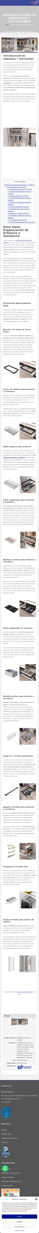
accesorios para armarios (24, 992)
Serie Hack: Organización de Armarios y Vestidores (19, 185)
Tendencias (4, 1142)
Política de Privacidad (7, 1177)
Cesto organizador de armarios (18, 206)
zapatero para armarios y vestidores (14, 457)
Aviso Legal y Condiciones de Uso (11, 1181)
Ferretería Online (6, 1134)
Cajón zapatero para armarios (18, 196)
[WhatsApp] (5, 1168)
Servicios (4, 1130)
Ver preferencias (19, 1227)
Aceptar (19, 1217)
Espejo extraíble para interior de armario (21, 222)
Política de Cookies (6, 1185)
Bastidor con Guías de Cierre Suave (20, 189)
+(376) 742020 (6, 1102)
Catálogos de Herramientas (9, 1138)
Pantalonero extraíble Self (17, 220)
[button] (36, 1199)
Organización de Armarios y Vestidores (22, 24)
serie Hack (7, 83)
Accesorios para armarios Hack (16, 187)
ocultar (23, 181)
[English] (33, 2)
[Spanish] (37, 2)
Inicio (7, 24)
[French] (35, 2)
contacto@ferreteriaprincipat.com (11, 1098)
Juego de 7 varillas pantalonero (18, 213)
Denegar (19, 1222)
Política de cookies (19, 1230)
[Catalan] (32, 2)
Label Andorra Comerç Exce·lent (10, 1173)
